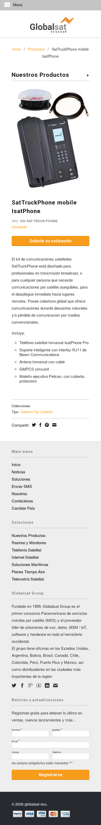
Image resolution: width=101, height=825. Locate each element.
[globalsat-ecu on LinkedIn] (47, 685)
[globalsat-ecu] (50, 24)
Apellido (57, 728)
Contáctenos (22, 500)
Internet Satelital (25, 557)
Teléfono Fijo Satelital (36, 411)
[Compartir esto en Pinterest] (46, 425)
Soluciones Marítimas (30, 564)
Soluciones (21, 479)
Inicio (16, 464)
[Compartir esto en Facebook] (39, 425)
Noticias (18, 471)
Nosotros (19, 493)
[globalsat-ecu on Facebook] (22, 685)
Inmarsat (19, 226)
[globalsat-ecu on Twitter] (14, 685)
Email (16, 739)
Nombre (17, 728)
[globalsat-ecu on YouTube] (39, 685)
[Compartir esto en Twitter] (33, 425)
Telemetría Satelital (28, 579)
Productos (36, 49)
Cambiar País (23, 508)
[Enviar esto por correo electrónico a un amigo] (53, 425)
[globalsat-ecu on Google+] (30, 685)
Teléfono (56, 751)
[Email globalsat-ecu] (55, 685)
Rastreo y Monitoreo (29, 542)
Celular (15, 751)
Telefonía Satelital (26, 550)
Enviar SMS (22, 486)
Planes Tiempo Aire (28, 571)
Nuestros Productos (29, 535)
